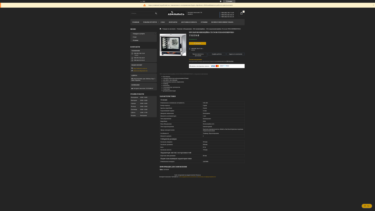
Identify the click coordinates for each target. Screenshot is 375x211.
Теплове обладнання (184, 29)
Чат (368, 206)
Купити (198, 43)
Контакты (173, 22)
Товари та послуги (168, 29)
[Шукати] (156, 13)
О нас (163, 22)
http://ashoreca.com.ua (140, 68)
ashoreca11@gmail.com (140, 71)
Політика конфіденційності (207, 177)
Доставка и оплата (189, 22)
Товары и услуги (150, 22)
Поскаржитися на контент (188, 177)
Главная (135, 22)
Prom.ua (198, 175)
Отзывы (204, 22)
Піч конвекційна (199, 29)
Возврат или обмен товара (222, 22)
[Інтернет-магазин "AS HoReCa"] (176, 13)
